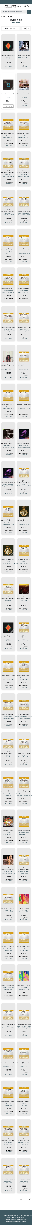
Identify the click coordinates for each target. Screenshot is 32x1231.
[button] (29, 6)
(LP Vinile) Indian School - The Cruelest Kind (15, 366)
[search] (29, 12)
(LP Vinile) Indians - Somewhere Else (12, 637)
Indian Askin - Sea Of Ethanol (10, 405)
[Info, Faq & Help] (25, 6)
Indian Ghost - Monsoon (9, 250)
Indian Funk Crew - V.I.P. (8, 947)
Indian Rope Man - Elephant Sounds (12, 1063)
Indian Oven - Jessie (23, 947)
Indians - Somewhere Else (9, 55)
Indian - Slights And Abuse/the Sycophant (14, 1024)
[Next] (28, 28)
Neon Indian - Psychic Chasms (11, 1102)
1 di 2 (24, 28)
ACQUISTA (9, 106)
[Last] (29, 1199)
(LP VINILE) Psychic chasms (9, 908)
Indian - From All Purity (8, 559)
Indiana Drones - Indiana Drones (11, 714)
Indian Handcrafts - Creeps (10, 482)
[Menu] (2, 6)
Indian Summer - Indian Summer (11, 327)
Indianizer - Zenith (24, 250)
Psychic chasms (24, 908)
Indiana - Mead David (24, 405)
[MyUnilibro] (21, 6)
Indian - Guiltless (8, 830)
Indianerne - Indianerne (8, 598)
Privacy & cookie (22, 1221)
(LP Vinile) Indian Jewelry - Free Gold (12, 521)
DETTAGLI (9, 66)
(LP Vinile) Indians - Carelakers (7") (12, 753)
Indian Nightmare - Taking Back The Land (14, 288)
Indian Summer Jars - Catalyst (11, 985)
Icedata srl (14, 1221)
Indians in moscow (24, 830)
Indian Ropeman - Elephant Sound (12, 94)
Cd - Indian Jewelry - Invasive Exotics (13, 1179)
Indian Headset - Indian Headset (11, 1140)
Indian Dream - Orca (8, 676)
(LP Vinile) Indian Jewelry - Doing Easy (13, 443)
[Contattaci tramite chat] (18, 6)
